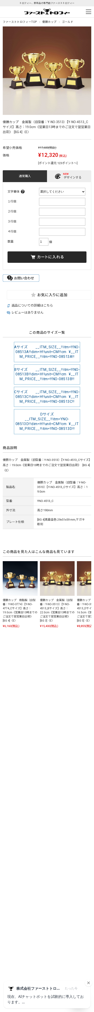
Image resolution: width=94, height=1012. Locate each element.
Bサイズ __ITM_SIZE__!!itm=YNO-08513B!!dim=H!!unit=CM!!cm (47, 374)
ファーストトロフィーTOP (20, 21)
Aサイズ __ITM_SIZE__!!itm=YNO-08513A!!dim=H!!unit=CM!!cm (47, 352)
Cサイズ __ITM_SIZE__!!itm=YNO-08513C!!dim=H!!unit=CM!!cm (47, 397)
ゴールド (67, 21)
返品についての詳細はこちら (32, 305)
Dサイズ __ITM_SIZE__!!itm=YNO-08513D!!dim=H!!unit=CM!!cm (47, 421)
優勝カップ (49, 21)
